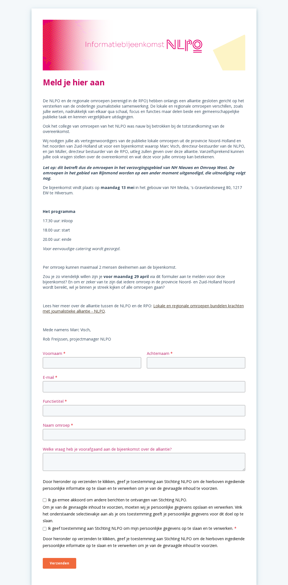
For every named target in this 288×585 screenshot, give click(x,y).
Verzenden (59, 563)
